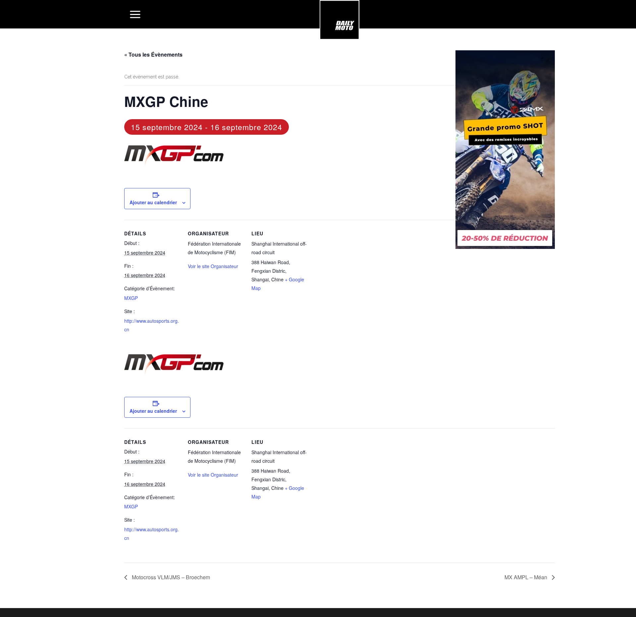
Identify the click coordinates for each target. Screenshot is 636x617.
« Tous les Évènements (153, 54)
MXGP (131, 298)
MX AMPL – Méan (526, 577)
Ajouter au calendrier (153, 202)
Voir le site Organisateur (213, 266)
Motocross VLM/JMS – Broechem (170, 577)
